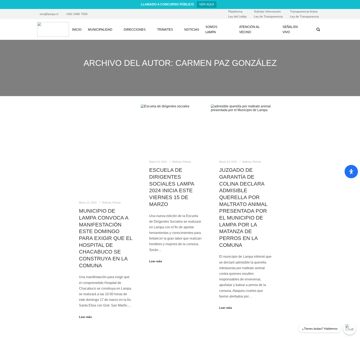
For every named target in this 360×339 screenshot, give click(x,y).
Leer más (85, 317)
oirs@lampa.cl (49, 14)
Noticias (106, 202)
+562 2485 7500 (77, 14)
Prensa (116, 202)
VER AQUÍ (206, 4)
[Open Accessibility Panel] (351, 171)
